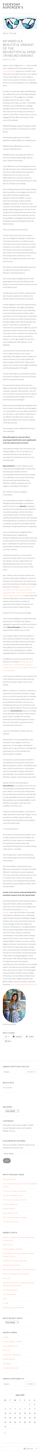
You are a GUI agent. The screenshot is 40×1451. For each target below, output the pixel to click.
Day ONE (6, 1337)
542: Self (5, 1303)
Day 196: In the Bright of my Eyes (13, 1195)
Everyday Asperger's (13, 6)
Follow (7, 1160)
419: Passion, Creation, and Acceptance (14, 1191)
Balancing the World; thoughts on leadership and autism (19, 1269)
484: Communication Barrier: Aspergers (15, 1217)
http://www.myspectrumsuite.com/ (24, 984)
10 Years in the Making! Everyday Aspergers (16, 1274)
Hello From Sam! (8, 1244)
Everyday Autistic (9, 71)
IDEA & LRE (6, 1350)
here (24, 65)
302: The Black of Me (9, 1179)
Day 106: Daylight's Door (10, 1204)
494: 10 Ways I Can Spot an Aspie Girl (14, 1200)
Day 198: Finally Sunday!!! (11, 1222)
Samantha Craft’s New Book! (11, 1265)
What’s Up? (6, 1278)
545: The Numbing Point (10, 1290)
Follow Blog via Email (14, 1141)
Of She (5, 1299)
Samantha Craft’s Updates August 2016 (15, 1261)
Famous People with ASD (10, 1213)
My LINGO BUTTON (9, 1209)
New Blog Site (7, 1363)
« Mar (4, 1433)
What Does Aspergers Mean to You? (13, 1307)
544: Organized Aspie (9, 1294)
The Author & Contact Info (10, 1368)
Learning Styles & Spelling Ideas (12, 1355)
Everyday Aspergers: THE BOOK (12, 1249)
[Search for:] (14, 1072)
